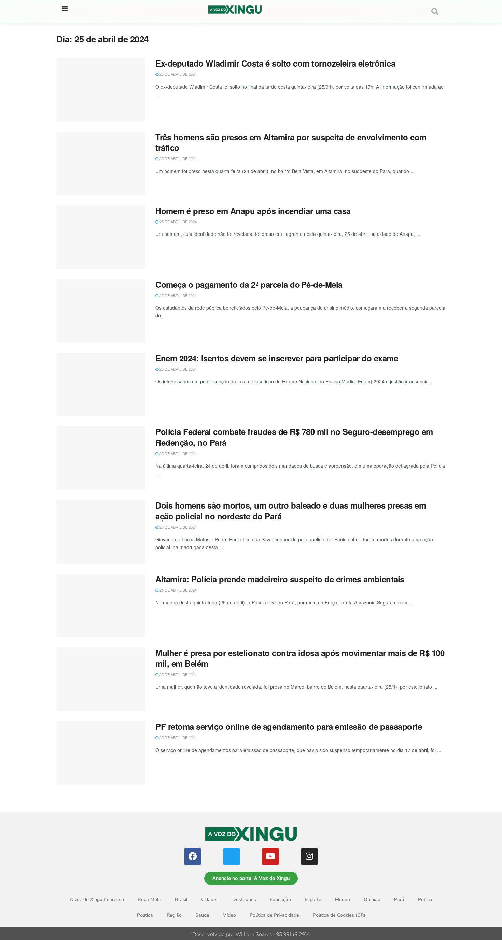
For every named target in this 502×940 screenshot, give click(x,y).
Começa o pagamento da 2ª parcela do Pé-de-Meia (249, 284)
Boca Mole (149, 899)
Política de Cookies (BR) (339, 915)
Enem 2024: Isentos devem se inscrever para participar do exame (276, 358)
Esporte (313, 899)
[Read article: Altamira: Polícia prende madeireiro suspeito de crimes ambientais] (100, 605)
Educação (280, 899)
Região (174, 915)
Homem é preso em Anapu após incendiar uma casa (253, 210)
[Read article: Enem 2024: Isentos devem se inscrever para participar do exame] (100, 384)
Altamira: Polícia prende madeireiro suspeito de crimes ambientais (279, 579)
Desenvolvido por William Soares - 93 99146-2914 (251, 934)
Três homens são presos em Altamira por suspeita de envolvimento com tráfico (291, 142)
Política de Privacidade (274, 915)
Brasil (181, 899)
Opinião (372, 899)
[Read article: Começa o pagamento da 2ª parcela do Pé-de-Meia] (100, 311)
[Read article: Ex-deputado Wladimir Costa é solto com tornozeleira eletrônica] (100, 90)
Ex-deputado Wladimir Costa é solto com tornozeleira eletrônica (275, 63)
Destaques (244, 899)
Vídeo (229, 915)
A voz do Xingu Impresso (97, 899)
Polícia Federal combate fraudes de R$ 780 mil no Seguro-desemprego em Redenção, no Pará (294, 437)
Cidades (210, 899)
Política (145, 915)
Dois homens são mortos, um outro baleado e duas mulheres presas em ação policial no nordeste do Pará (290, 510)
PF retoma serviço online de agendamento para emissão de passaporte (288, 726)
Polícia (425, 899)
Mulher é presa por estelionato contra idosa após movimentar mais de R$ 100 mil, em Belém (299, 658)
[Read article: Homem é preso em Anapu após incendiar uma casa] (100, 237)
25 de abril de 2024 (177, 74)
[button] (65, 8)
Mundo (342, 899)
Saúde (202, 915)
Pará (399, 899)
